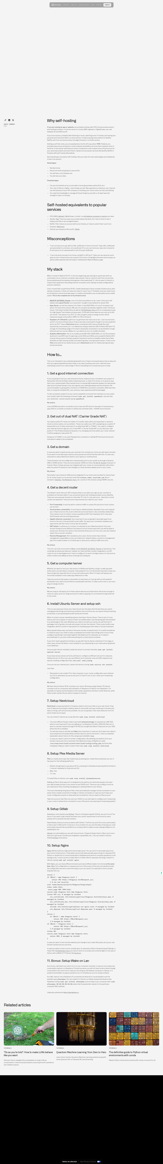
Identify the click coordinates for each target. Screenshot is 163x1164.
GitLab (49, 833)
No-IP (98, 463)
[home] (56, 4)
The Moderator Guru (88, 310)
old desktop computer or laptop (95, 216)
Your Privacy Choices (88, 1161)
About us (87, 1120)
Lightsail (61, 216)
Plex (57, 219)
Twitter (126, 1120)
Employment (88, 1118)
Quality (146, 1152)
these (56, 838)
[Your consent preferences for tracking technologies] (161, 873)
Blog (86, 1123)
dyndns (103, 463)
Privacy (139, 1152)
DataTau (58, 480)
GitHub (71, 814)
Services (87, 1115)
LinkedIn (126, 1118)
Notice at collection (69, 1161)
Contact (126, 1115)
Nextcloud (60, 227)
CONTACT (107, 5)
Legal (125, 1152)
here (109, 641)
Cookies (131, 1152)
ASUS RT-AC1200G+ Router (91, 549)
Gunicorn (77, 953)
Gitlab (77, 229)
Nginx (49, 851)
